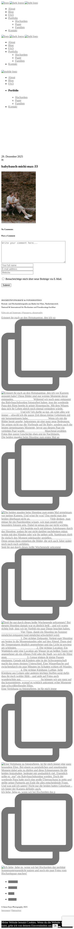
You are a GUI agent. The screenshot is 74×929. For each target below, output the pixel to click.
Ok (55, 926)
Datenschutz (16, 910)
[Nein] (59, 926)
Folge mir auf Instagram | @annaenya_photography (22, 313)
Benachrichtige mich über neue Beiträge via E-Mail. (34, 278)
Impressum (5, 910)
